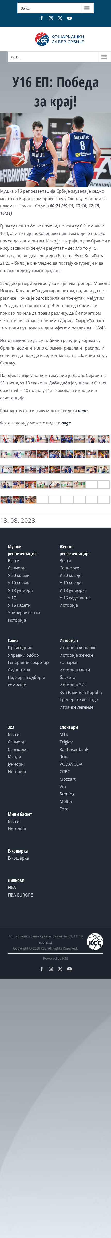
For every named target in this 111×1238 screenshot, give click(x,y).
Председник (20, 647)
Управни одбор (23, 655)
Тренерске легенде (79, 699)
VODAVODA (71, 764)
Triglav (66, 742)
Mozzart (68, 779)
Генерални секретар (28, 662)
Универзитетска (24, 613)
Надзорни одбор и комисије (26, 681)
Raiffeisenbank (74, 749)
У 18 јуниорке (73, 590)
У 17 (12, 598)
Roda (65, 756)
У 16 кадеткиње (75, 598)
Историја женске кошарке (76, 658)
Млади (14, 756)
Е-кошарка (18, 858)
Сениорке (69, 568)
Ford (64, 809)
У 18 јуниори (20, 590)
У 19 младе (70, 583)
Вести (13, 561)
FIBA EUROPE (20, 895)
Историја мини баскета (75, 673)
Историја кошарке (78, 647)
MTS (64, 734)
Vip (63, 786)
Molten (66, 801)
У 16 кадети (19, 605)
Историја (17, 620)
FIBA (12, 887)
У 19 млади (19, 583)
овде (83, 410)
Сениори (17, 568)
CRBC (65, 771)
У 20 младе (70, 575)
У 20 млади (19, 575)
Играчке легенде (76, 707)
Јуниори (16, 764)
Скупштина (19, 670)
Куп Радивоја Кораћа (81, 692)
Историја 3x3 (73, 685)
